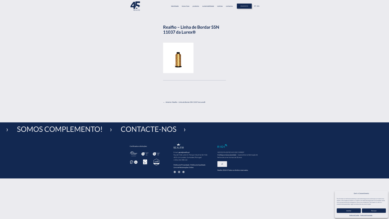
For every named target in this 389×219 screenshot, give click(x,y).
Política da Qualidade (197, 165)
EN (258, 6)
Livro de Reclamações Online (183, 167)
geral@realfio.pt (184, 152)
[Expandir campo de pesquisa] (222, 164)
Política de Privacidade (366, 215)
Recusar (374, 211)
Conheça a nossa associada (226, 155)
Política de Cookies (354, 215)
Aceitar (348, 211)
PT (255, 6)
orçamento (244, 6)
